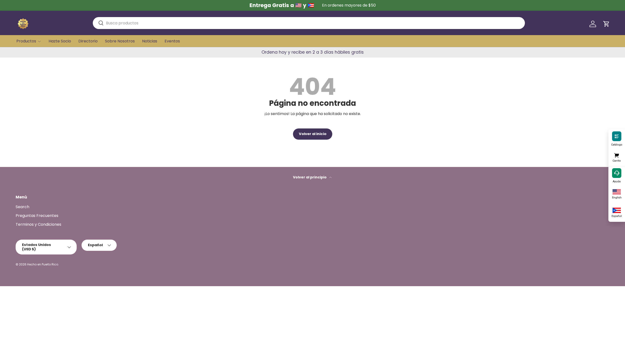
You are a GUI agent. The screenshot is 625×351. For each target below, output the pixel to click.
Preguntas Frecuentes (37, 215)
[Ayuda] (616, 172)
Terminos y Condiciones (38, 224)
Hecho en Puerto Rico (42, 264)
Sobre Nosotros (120, 41)
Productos (26, 41)
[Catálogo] (616, 136)
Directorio (88, 41)
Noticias (149, 41)
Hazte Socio (60, 41)
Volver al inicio (312, 133)
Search (22, 207)
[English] (616, 191)
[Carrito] (616, 154)
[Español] (616, 210)
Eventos (172, 41)
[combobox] (309, 23)
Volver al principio (310, 177)
